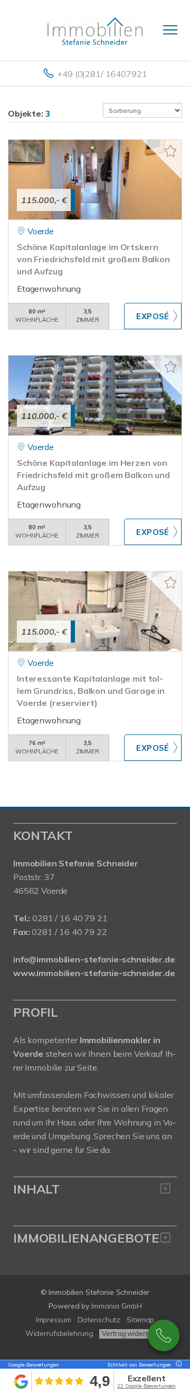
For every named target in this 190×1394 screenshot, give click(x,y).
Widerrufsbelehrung (59, 1333)
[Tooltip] (177, 1364)
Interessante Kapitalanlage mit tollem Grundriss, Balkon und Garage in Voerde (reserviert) (91, 690)
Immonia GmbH (116, 1306)
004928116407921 (163, 1335)
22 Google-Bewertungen (146, 1385)
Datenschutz (99, 1319)
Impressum (53, 1319)
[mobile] (170, 30)
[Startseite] (95, 30)
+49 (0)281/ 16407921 (102, 74)
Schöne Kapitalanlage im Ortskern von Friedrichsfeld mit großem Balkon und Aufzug (93, 259)
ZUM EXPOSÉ (153, 316)
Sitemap (140, 1319)
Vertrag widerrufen (132, 1333)
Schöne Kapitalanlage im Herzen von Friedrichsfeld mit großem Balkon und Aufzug (93, 474)
